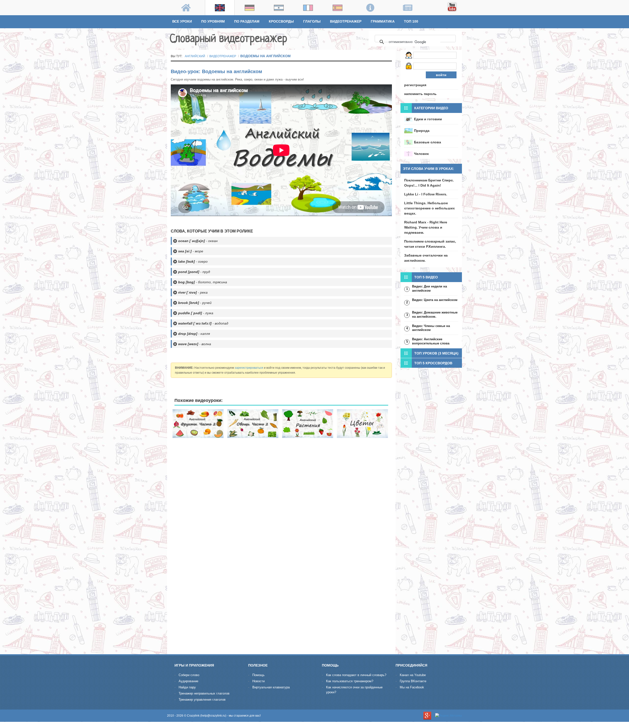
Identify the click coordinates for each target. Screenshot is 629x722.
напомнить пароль (420, 94)
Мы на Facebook (412, 687)
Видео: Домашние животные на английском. (434, 314)
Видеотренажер (345, 21)
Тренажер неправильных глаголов (204, 693)
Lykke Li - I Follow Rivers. (425, 194)
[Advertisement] (281, 477)
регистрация (415, 85)
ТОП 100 (411, 21)
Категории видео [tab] (431, 108)
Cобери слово (189, 675)
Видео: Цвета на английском (434, 300)
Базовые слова (427, 142)
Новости (258, 681)
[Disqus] (281, 587)
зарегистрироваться (249, 367)
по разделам (246, 21)
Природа (421, 131)
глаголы (312, 21)
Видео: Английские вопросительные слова (430, 341)
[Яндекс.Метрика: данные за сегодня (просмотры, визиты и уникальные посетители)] (448, 715)
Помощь (258, 675)
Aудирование (188, 681)
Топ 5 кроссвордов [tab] (433, 363)
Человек (421, 154)
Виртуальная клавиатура (271, 687)
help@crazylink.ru (213, 715)
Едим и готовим (428, 119)
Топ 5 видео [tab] (426, 277)
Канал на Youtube (413, 675)
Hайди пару (187, 687)
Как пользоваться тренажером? (349, 681)
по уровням (213, 21)
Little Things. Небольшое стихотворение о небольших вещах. (429, 208)
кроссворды (281, 21)
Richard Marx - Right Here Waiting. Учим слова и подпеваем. (425, 227)
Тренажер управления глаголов (202, 699)
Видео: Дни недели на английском (429, 288)
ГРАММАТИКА (383, 21)
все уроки (182, 21)
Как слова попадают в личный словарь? (356, 675)
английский (195, 56)
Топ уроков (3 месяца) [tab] (436, 353)
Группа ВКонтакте (413, 681)
